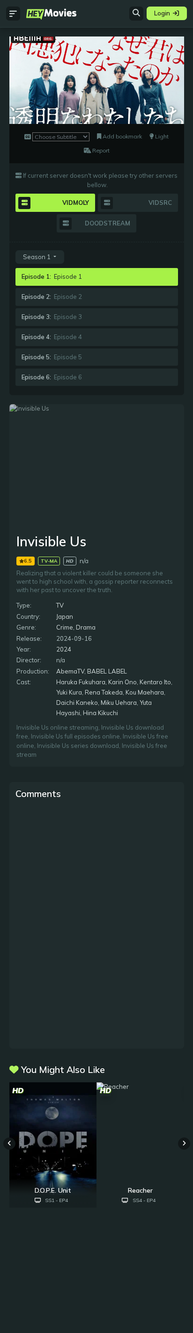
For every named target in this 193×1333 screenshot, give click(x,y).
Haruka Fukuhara (80, 682)
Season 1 (37, 257)
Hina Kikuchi (100, 713)
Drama (86, 627)
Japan (64, 616)
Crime (64, 627)
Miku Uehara (119, 702)
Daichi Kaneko (77, 702)
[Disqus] (96, 923)
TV (60, 605)
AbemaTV (70, 671)
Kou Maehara (145, 692)
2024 (63, 649)
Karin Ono (122, 682)
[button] (184, 1143)
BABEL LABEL (107, 671)
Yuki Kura (69, 692)
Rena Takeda (104, 692)
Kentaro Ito (155, 682)
